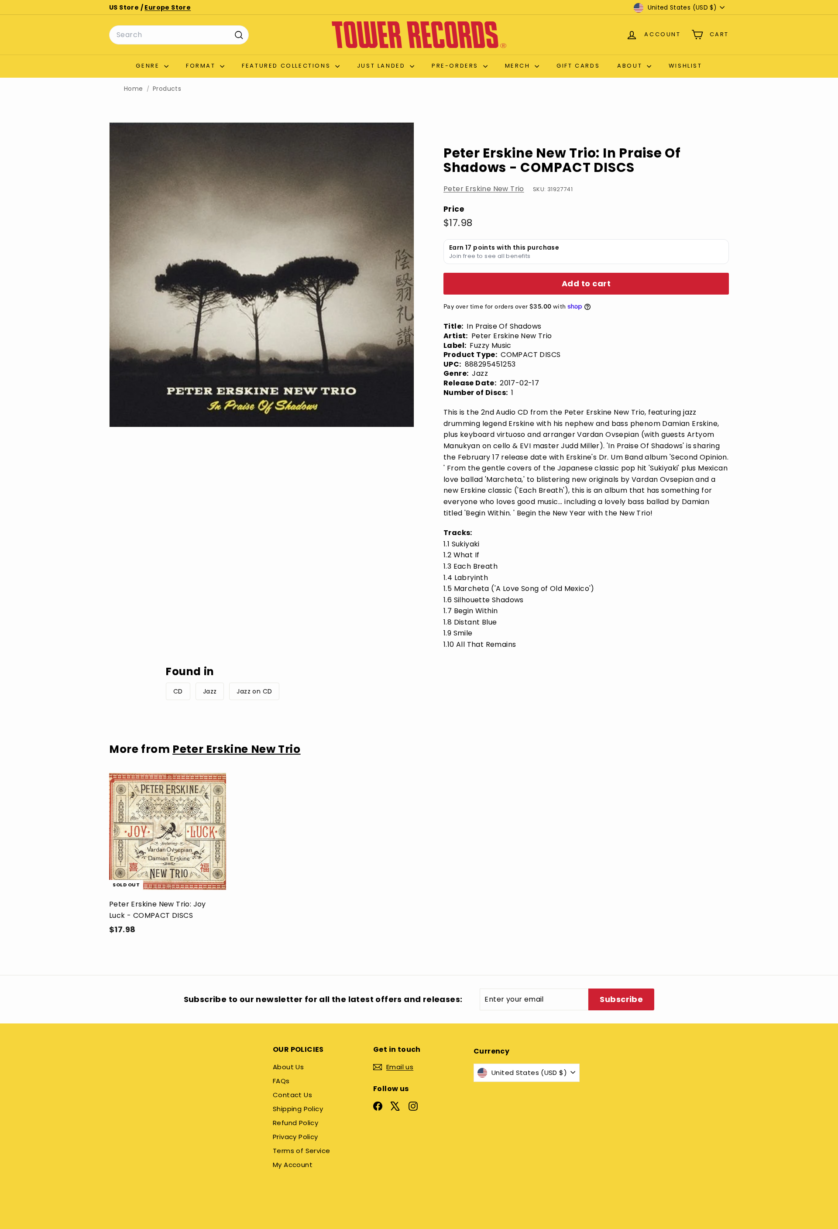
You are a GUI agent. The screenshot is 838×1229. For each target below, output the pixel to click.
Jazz (210, 691)
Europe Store (167, 7)
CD (178, 691)
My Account (293, 1164)
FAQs (281, 1080)
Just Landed (382, 66)
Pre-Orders (456, 66)
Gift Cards (578, 66)
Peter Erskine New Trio (483, 189)
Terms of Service (301, 1150)
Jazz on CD (254, 691)
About (631, 66)
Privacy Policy (295, 1136)
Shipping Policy (298, 1108)
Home (133, 89)
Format (202, 66)
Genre (149, 66)
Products (167, 89)
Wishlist (685, 66)
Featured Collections (287, 66)
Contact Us (292, 1094)
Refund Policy (295, 1122)
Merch (519, 66)
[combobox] (179, 35)
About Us (288, 1066)
